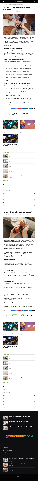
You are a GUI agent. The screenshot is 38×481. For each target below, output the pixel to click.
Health (4, 193)
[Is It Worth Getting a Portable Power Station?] (5, 470)
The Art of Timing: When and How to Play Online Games (10, 145)
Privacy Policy (19, 478)
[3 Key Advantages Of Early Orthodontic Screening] (5, 465)
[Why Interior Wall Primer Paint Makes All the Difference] (5, 171)
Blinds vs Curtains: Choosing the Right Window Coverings (18, 159)
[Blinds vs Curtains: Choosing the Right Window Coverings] (5, 161)
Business (4, 187)
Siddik (6, 11)
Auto (3, 184)
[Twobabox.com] (19, 1)
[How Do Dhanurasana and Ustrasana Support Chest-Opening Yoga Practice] (5, 166)
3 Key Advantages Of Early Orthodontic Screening (17, 463)
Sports (4, 202)
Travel (4, 205)
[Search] (34, 1)
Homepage (15, 478)
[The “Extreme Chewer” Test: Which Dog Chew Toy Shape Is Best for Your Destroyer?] (5, 176)
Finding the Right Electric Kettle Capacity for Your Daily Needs (19, 154)
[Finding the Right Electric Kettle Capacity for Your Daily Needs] (5, 156)
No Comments (22, 11)
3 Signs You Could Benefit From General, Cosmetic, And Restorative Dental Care (21, 459)
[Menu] (3, 1)
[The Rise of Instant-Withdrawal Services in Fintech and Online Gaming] (10, 124)
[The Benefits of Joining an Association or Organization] (19, 24)
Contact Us (23, 478)
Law (3, 196)
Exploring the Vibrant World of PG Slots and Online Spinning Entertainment (27, 130)
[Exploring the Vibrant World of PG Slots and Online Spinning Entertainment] (27, 124)
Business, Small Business (6, 190)
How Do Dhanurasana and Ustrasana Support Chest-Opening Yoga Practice (21, 164)
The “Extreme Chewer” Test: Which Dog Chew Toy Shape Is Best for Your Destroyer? (21, 176)
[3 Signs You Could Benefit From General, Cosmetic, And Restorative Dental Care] (5, 460)
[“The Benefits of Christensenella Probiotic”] (19, 227)
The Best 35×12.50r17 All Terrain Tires (26, 113)
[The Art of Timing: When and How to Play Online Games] (10, 138)
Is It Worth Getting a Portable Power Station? (16, 468)
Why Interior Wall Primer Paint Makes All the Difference (18, 372)
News (3, 199)
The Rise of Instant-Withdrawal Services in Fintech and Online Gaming (10, 130)
